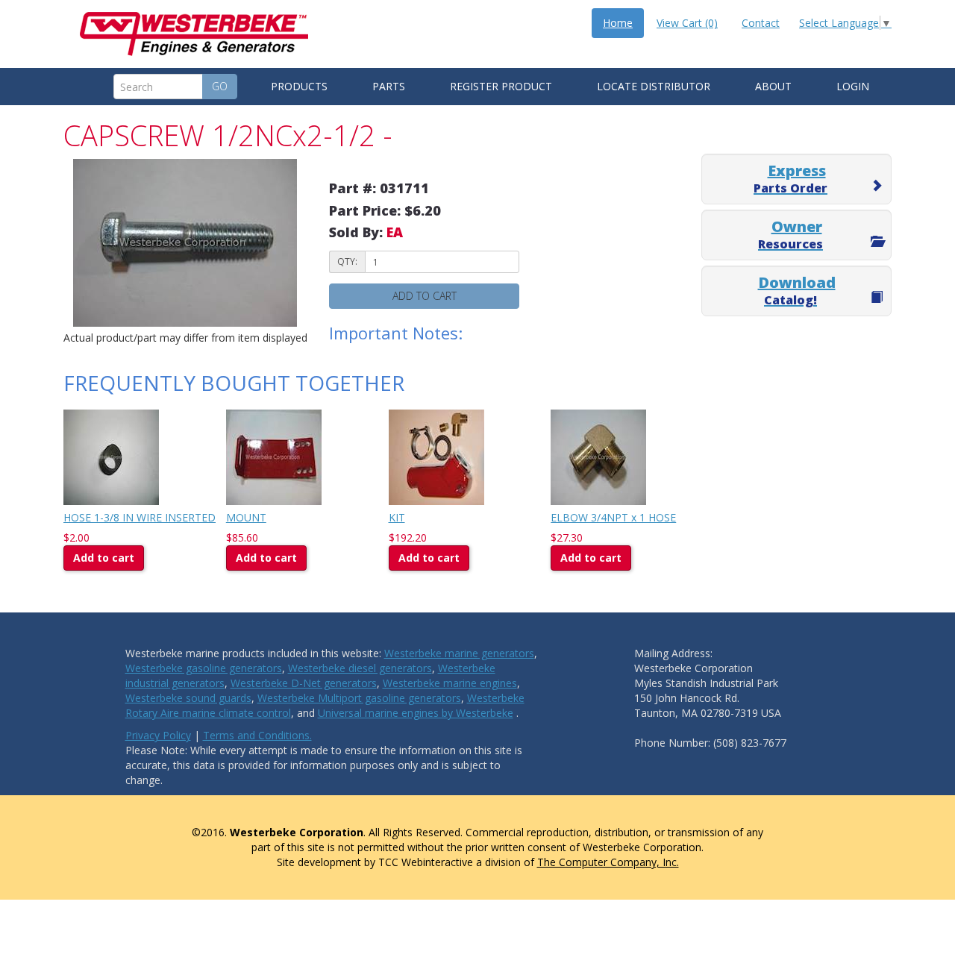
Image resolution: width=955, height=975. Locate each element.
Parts (388, 86)
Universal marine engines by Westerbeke (415, 713)
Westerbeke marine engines (450, 683)
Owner (790, 234)
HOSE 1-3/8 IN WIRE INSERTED (139, 517)
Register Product (501, 86)
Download (797, 290)
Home (618, 23)
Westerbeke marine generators (459, 653)
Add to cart (424, 296)
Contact (761, 23)
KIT (397, 517)
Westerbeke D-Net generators (304, 683)
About (773, 86)
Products (299, 86)
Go (220, 86)
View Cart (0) (687, 23)
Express (790, 178)
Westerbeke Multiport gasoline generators (359, 698)
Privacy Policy (158, 735)
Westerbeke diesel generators (360, 668)
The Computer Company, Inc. (608, 862)
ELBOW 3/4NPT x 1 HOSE (613, 517)
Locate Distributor (653, 86)
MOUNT (246, 517)
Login (852, 86)
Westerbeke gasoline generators (203, 668)
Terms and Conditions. (257, 735)
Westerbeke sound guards (188, 698)
